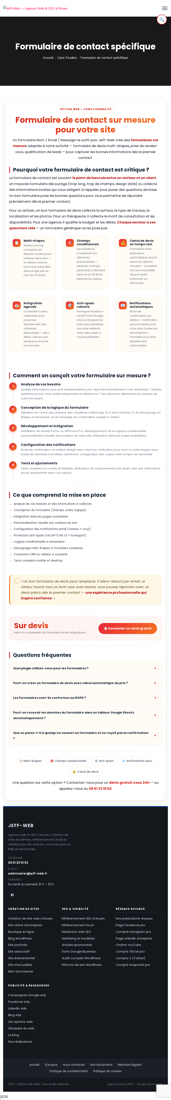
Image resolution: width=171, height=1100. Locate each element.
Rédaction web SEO (76, 932)
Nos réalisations (20, 1042)
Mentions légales (130, 1065)
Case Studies (67, 57)
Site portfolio (18, 945)
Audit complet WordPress (81, 958)
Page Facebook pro (130, 925)
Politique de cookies (107, 1071)
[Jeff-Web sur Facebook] (12, 895)
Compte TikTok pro (130, 951)
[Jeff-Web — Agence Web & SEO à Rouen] (35, 8)
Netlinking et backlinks (78, 938)
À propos (51, 1065)
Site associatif (19, 951)
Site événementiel (21, 958)
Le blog (13, 1035)
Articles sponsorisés (77, 945)
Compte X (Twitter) (130, 958)
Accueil (48, 57)
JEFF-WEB (21, 825)
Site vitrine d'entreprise (25, 925)
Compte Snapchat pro (133, 965)
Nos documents (101, 1065)
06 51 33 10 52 (100, 788)
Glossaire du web (21, 1028)
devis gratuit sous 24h (129, 782)
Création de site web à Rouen (30, 918)
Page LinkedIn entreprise (134, 938)
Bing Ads (14, 1015)
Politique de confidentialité (69, 1071)
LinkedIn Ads (17, 1008)
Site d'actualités (20, 965)
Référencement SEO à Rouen (83, 918)
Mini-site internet (20, 971)
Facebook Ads (19, 1002)
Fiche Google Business (79, 951)
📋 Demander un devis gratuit (128, 628)
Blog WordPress (20, 938)
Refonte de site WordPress (82, 965)
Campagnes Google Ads (27, 995)
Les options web (20, 1022)
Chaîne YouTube (128, 945)
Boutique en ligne (21, 932)
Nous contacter (74, 1065)
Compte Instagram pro (133, 932)
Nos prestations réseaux (134, 918)
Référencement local (77, 925)
